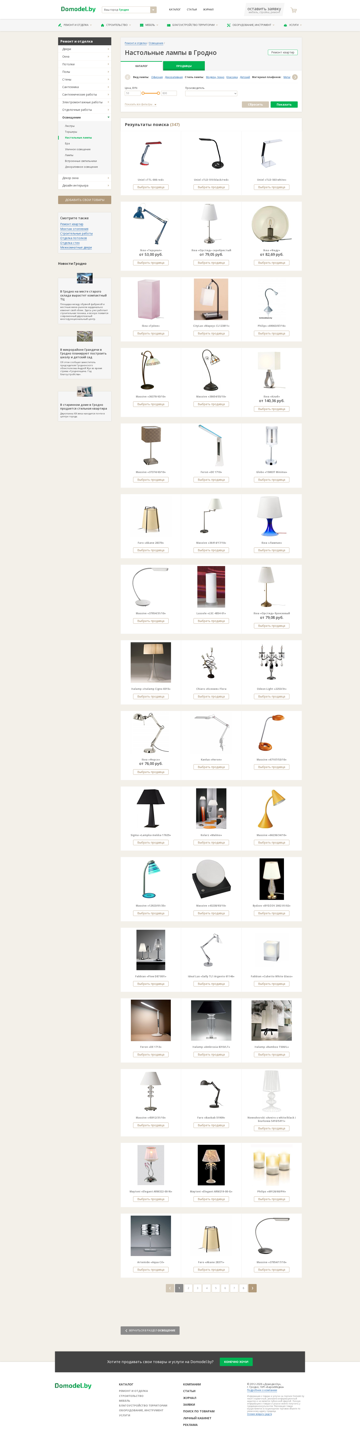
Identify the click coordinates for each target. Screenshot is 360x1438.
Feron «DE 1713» (151, 1047)
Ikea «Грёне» (151, 326)
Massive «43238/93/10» (211, 905)
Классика (232, 77)
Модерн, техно (215, 77)
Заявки (189, 1404)
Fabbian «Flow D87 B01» (150, 976)
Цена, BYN (131, 88)
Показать (284, 104)
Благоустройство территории (193, 25)
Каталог (175, 9)
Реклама (190, 1424)
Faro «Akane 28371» (211, 1262)
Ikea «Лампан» (271, 543)
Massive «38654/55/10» (211, 396)
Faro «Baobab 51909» (211, 1117)
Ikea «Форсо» (151, 759)
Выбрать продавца (150, 187)
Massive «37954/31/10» (151, 613)
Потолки (68, 64)
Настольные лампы (78, 137)
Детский (245, 77)
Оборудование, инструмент (251, 25)
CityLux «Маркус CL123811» (211, 326)
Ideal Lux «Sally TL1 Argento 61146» (211, 976)
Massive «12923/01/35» (151, 905)
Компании (192, 1384)
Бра (67, 143)
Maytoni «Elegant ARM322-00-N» (151, 1191)
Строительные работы (76, 233)
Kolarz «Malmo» (211, 835)
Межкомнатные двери (76, 247)
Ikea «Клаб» (272, 396)
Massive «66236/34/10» (272, 835)
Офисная (157, 77)
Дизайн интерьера (75, 185)
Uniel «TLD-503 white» (271, 180)
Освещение (71, 117)
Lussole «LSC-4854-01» (211, 613)
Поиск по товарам (199, 1411)
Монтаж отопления (74, 229)
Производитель (195, 88)
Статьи (192, 9)
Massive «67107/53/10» (272, 759)
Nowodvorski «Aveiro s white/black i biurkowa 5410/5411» (272, 1119)
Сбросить (255, 104)
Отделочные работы (77, 110)
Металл (288, 77)
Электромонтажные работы (82, 102)
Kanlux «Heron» (211, 759)
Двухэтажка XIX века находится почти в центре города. (83, 410)
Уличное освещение (78, 149)
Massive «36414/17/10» (211, 543)
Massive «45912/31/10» (151, 1117)
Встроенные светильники (81, 161)
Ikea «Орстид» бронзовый (272, 613)
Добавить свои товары (84, 200)
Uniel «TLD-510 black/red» (211, 180)
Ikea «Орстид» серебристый (211, 250)
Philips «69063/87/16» (272, 326)
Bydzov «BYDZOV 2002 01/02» (272, 905)
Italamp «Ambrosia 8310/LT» (211, 1047)
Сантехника (70, 87)
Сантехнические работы (79, 94)
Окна (65, 56)
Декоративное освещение (81, 167)
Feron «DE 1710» (211, 472)
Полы (66, 72)
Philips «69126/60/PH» (271, 1191)
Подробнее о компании (262, 1390)
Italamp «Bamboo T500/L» (272, 1047)
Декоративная (174, 77)
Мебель (150, 25)
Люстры (70, 126)
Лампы (69, 155)
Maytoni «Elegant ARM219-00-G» (211, 1191)
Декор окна (70, 178)
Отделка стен (70, 243)
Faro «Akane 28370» (151, 543)
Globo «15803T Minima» (271, 472)
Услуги (294, 25)
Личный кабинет (197, 1418)
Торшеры (71, 132)
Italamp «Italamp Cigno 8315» (151, 689)
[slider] (143, 93)
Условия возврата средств (259, 1414)
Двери (66, 49)
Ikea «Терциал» (151, 250)
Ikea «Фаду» (271, 250)
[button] (127, 77)
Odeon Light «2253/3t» (272, 689)
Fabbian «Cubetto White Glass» (272, 976)
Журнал (208, 9)
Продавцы (184, 66)
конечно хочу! (236, 1362)
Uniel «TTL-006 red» (151, 180)
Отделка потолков (73, 238)
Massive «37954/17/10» (272, 1262)
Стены (66, 79)
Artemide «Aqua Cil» (150, 1262)
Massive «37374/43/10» (151, 472)
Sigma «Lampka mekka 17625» (151, 835)
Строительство (117, 25)
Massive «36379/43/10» (151, 396)
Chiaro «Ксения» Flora (211, 689)
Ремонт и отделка (76, 25)
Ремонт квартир (71, 224)
